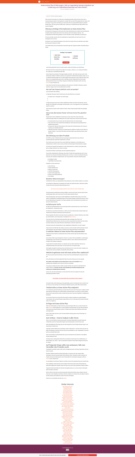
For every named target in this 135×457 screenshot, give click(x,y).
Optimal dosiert (66, 231)
